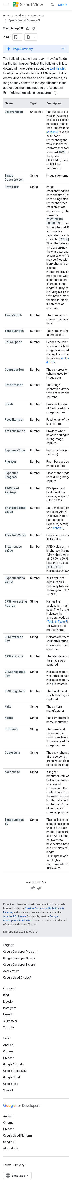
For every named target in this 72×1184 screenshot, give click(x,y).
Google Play (10, 1083)
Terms (7, 1165)
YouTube (9, 1027)
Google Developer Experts (19, 964)
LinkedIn (8, 1014)
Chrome (8, 1051)
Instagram (9, 1008)
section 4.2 (53, 132)
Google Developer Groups (19, 958)
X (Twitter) (10, 1021)
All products (10, 1148)
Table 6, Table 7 (57, 621)
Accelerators (11, 971)
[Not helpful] (34, 28)
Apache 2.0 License (14, 916)
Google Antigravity (14, 1070)
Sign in (62, 4)
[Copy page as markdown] (28, 37)
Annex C (58, 528)
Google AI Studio (13, 1064)
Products (20, 15)
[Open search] (52, 4)
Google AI (9, 1142)
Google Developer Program (20, 951)
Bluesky (8, 1001)
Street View (31, 4)
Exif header (57, 68)
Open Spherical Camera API (24, 20)
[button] (36, 49)
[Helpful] (28, 28)
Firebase (8, 1058)
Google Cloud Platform (17, 1135)
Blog (6, 995)
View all (8, 1090)
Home (6, 15)
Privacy (19, 1165)
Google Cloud (11, 1077)
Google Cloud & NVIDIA (17, 977)
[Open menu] (6, 5)
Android (8, 1045)
